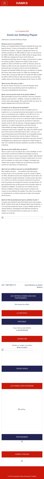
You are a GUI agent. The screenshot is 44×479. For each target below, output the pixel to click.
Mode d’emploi (22, 347)
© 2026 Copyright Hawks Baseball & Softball (22, 476)
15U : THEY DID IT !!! (9, 285)
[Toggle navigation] (4, 3)
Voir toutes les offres (22, 304)
